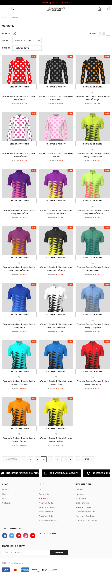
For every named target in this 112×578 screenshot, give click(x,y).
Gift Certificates (82, 503)
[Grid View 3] (108, 34)
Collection (6, 503)
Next (87, 459)
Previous (12, 459)
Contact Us (44, 494)
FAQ (40, 489)
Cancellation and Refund (87, 520)
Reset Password (46, 511)
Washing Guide (46, 503)
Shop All (5, 489)
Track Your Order (46, 516)
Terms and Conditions (86, 516)
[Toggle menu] (4, 9)
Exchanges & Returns (48, 520)
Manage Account (46, 507)
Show (5, 40)
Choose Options (19, 86)
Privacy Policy (82, 498)
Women (5, 498)
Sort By (6, 48)
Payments (80, 494)
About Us (79, 489)
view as (93, 33)
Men (4, 494)
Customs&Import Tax (85, 511)
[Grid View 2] (104, 34)
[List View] (100, 34)
